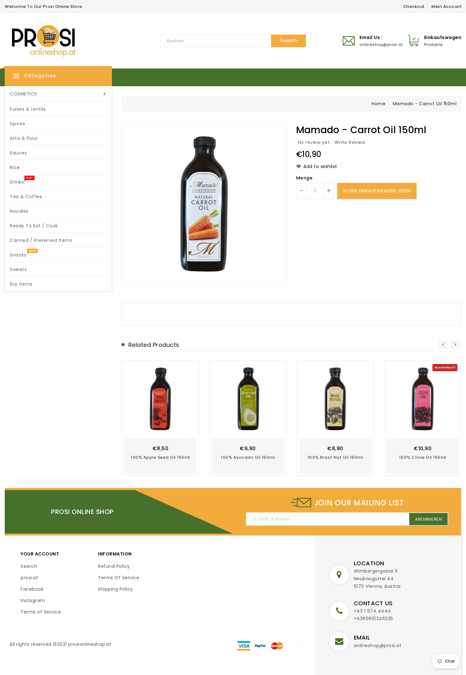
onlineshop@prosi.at (378, 645)
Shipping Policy (115, 589)
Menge (304, 178)
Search (29, 566)
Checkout (413, 6)
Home (378, 104)
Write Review (350, 142)
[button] (58, 76)
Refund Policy (114, 566)
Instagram (33, 600)
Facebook (32, 589)
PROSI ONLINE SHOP (82, 511)
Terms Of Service (118, 577)
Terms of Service (41, 612)
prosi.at (29, 577)
